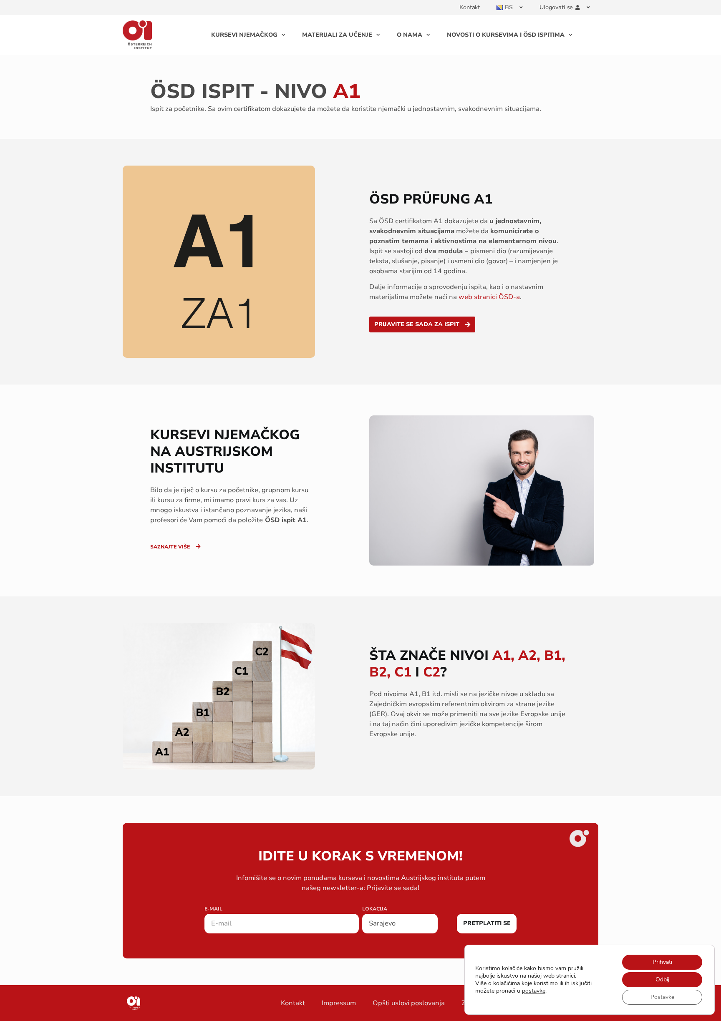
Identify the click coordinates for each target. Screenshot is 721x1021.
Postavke (662, 997)
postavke (533, 991)
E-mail (213, 909)
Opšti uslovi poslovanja (409, 1003)
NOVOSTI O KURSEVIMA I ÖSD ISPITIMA (506, 35)
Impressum (339, 1003)
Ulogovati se (556, 7)
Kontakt (469, 7)
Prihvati (662, 962)
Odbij (662, 979)
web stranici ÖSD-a (489, 297)
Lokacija (374, 909)
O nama (409, 35)
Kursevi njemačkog (244, 35)
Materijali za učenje (337, 35)
